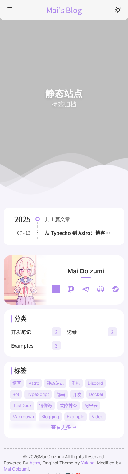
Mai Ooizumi (85, 271)
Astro (35, 462)
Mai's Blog (64, 9)
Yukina (87, 462)
